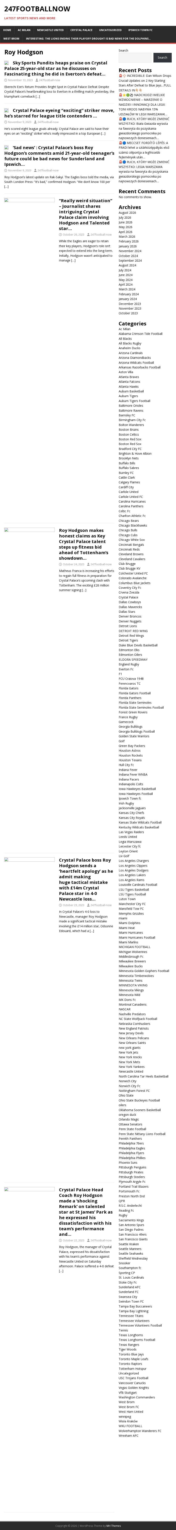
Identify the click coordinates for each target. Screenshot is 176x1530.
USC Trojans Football (133, 1378)
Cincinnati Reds (129, 549)
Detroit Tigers (128, 640)
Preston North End (132, 1196)
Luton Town (127, 899)
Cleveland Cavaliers (132, 559)
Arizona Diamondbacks (135, 358)
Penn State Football (132, 1129)
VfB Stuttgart (128, 1393)
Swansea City (128, 1297)
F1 (120, 674)
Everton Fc (126, 669)
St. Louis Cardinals (131, 1277)
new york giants (130, 1048)
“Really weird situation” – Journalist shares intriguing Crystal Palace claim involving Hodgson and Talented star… (85, 214)
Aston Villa (126, 372)
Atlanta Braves (129, 377)
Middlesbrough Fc (131, 956)
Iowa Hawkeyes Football (136, 794)
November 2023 (130, 308)
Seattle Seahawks (131, 1253)
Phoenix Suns (128, 1162)
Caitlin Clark (127, 477)
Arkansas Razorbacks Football (140, 367)
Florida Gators (128, 688)
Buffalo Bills (127, 463)
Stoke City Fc (128, 1282)
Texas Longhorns (131, 1335)
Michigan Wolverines (133, 952)
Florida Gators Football (135, 693)
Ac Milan (24, 30)
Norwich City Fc (129, 1086)
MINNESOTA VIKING (133, 985)
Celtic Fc (124, 511)
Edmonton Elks (129, 650)
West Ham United (131, 1412)
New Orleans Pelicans (134, 1038)
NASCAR (124, 1009)
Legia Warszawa (130, 842)
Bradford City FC (130, 449)
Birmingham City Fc (132, 420)
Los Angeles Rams (131, 880)
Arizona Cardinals (131, 353)
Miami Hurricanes (131, 932)
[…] (38, 96)
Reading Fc (126, 1210)
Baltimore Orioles (131, 406)
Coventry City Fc (130, 588)
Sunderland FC (129, 1292)
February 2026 (129, 241)
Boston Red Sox (130, 439)
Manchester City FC (132, 904)
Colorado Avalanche (133, 578)
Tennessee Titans (131, 1316)
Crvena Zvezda (129, 592)
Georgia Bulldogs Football (137, 731)
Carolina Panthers (131, 506)
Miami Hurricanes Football (137, 937)
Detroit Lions (128, 626)
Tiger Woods (128, 1349)
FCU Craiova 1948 (131, 679)
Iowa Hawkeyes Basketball (137, 789)
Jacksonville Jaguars (132, 808)
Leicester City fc (130, 846)
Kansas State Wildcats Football (140, 822)
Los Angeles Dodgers (134, 870)
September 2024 (130, 260)
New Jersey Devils (131, 1033)
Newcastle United (50, 30)
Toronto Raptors (130, 1364)
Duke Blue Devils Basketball (138, 645)
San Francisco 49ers (133, 1234)
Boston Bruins (129, 429)
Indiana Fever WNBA (133, 774)
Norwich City (127, 1081)
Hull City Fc (126, 765)
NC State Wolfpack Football (138, 1019)
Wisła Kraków (128, 1421)
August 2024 (127, 265)
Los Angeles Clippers (133, 866)
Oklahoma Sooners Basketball (140, 1110)
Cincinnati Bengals (131, 545)
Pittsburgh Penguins (132, 1167)
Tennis (123, 1330)
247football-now (49, 80)
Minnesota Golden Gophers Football (144, 971)
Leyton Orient (128, 851)
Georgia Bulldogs (131, 726)
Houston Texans (130, 760)
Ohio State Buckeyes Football (139, 1100)
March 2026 (127, 236)
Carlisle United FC (131, 497)
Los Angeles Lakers (132, 875)
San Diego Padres (131, 1229)
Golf (121, 741)
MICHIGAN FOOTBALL (134, 947)
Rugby (123, 1215)
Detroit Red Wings (131, 636)
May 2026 (125, 227)
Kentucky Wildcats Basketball (139, 827)
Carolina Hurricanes (132, 501)
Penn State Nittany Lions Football (142, 1134)
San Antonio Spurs (131, 1225)
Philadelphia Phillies (132, 1158)
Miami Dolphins (129, 923)
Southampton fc (130, 1268)
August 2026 (127, 213)
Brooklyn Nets (129, 458)
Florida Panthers (130, 698)
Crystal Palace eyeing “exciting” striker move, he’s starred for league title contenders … (59, 113)
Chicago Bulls (128, 530)
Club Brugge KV (129, 568)
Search (123, 50)
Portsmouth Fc (129, 1191)
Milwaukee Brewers (132, 961)
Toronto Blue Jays (131, 1354)
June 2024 (125, 275)
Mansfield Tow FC (131, 909)
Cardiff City (126, 487)
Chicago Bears (129, 521)
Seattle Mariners (130, 1249)
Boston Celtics (129, 434)
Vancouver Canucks (132, 1383)
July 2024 (125, 270)
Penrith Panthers (130, 1139)
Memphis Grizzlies (131, 913)
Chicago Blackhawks (133, 525)
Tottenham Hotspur (132, 1369)
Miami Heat (127, 928)
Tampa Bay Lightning (133, 1311)
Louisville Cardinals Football (138, 885)
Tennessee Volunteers (134, 1321)
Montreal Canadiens (133, 1004)
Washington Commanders (137, 1397)
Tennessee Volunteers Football (140, 1325)
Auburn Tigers (128, 396)
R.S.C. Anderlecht (130, 1206)
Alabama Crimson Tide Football (140, 334)
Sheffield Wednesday (133, 1258)
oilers (122, 1105)
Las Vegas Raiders (131, 832)
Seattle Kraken (129, 1244)
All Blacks (125, 339)
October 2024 (128, 256)
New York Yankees (132, 1067)
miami (123, 918)
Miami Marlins (128, 942)
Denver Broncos (130, 616)
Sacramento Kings (131, 1220)
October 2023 (128, 313)
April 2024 (125, 284)
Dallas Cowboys (130, 602)
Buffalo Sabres (129, 468)
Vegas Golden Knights (134, 1388)
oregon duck (127, 1115)
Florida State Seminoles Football (141, 707)
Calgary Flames (129, 482)
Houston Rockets (131, 755)
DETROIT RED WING (133, 631)
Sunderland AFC (130, 1287)
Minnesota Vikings (131, 990)
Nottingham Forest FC (134, 1091)
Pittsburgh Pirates (131, 1172)
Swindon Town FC (131, 1301)
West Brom (11, 38)
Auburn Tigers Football (134, 401)
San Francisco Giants (133, 1239)
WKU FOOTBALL (130, 1426)
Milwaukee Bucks (131, 966)
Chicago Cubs (128, 535)
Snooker (124, 1263)
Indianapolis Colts (131, 784)
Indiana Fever (128, 770)
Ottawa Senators (130, 1124)
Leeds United (128, 837)
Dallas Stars (127, 612)
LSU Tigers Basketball (134, 889)
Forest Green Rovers (133, 712)
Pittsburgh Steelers (132, 1177)
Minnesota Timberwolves (136, 976)
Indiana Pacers (129, 779)
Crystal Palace (81, 30)
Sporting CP (127, 1273)
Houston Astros (130, 750)
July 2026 (125, 217)
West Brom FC (129, 1407)
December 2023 (130, 304)
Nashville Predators (132, 1014)
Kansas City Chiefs (131, 813)
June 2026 (125, 222)
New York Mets (129, 1062)
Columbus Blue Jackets (134, 583)
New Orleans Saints (132, 1043)
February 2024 (129, 294)
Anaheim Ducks (129, 348)
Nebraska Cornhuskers (134, 1024)
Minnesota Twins (131, 980)
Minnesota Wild (129, 995)
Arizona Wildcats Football (136, 363)
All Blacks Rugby (130, 343)
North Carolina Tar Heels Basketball (143, 1076)
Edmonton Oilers (130, 655)
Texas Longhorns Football (137, 1340)
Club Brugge (127, 564)
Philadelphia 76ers (131, 1143)
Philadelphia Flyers (131, 1153)
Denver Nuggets (130, 621)
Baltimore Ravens (131, 410)
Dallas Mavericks (130, 607)
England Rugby (129, 664)
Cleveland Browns (131, 554)
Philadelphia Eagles (132, 1148)
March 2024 (127, 289)
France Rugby (128, 717)
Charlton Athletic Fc (132, 516)
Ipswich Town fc (140, 30)
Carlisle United (128, 492)
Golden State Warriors (134, 736)
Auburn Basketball (131, 391)
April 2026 (125, 232)
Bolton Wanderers (131, 425)
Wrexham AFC (128, 1436)
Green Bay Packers (132, 746)
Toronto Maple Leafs (133, 1359)
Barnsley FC (127, 415)
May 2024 (125, 280)
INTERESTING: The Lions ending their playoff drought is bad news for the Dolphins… (88, 38)
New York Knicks (130, 1057)
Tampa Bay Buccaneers (135, 1306)
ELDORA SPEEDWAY (133, 659)
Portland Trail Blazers (134, 1186)
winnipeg (125, 1416)
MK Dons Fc (127, 1000)
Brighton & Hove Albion (135, 453)
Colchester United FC (133, 573)
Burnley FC (126, 473)
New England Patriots (134, 1028)
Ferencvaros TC (130, 683)
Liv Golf (124, 856)
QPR (122, 1201)
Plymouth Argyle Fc (132, 1182)
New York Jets (128, 1052)
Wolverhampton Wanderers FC (140, 1431)
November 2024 (130, 251)
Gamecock (126, 722)
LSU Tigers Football (132, 894)
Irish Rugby (126, 803)
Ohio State (126, 1095)
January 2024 (128, 299)
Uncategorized (110, 30)
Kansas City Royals (132, 818)
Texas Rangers (129, 1345)
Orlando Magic (129, 1119)
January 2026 (128, 246)
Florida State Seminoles (135, 702)
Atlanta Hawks (129, 386)
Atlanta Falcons (129, 382)
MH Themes (113, 1526)
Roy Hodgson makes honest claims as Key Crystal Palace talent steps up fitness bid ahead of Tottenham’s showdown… (83, 544)
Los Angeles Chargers (134, 861)
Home (7, 30)
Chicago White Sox (132, 540)
